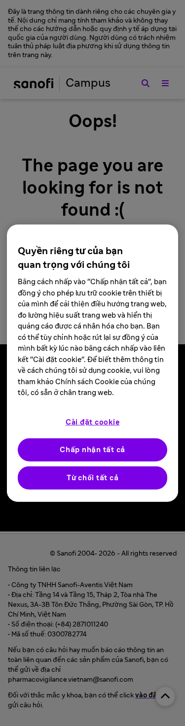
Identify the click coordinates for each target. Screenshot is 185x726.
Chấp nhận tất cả (92, 449)
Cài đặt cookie (93, 422)
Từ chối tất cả (93, 477)
